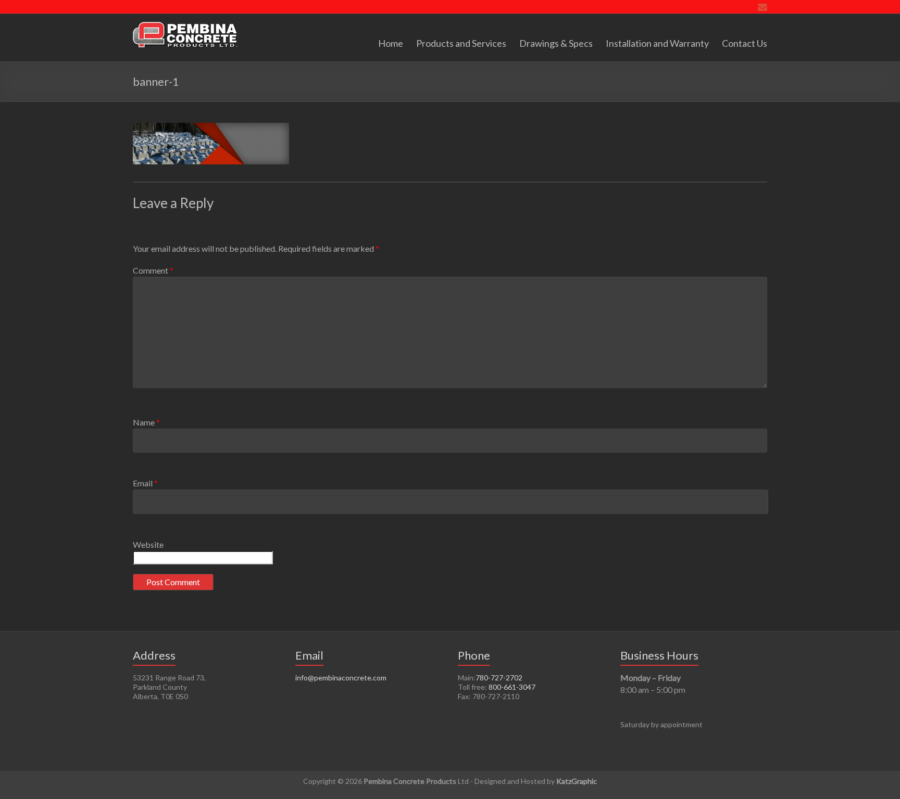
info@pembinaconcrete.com (340, 677)
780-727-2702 (499, 677)
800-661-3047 (512, 686)
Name (146, 422)
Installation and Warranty (657, 43)
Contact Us (744, 43)
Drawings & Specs (556, 43)
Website (148, 544)
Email (145, 483)
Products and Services (461, 43)
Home (390, 43)
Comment (153, 270)
